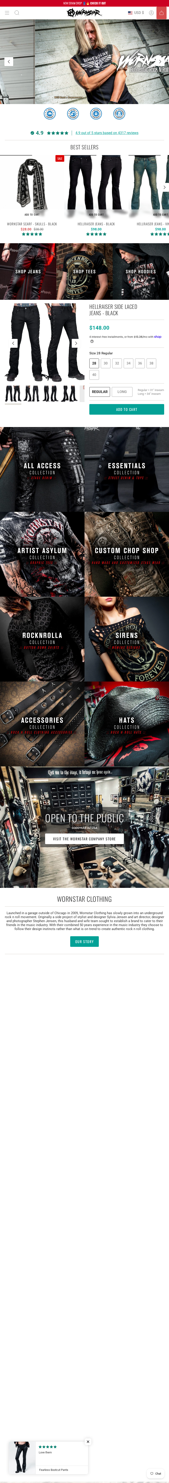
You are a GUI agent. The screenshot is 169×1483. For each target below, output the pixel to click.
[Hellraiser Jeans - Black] (96, 187)
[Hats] (126, 724)
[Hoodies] (141, 271)
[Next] (160, 61)
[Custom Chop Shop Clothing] (126, 554)
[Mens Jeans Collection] (28, 271)
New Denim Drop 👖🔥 (84, 3)
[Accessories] (42, 724)
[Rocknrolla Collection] (42, 639)
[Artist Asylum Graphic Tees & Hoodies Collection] (42, 554)
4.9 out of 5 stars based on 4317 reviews (106, 133)
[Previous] (8, 61)
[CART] (161, 13)
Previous (13, 343)
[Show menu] (7, 13)
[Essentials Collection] (126, 469)
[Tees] (84, 271)
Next (164, 187)
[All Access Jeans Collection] (42, 469)
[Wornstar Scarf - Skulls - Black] (32, 187)
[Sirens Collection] (126, 639)
